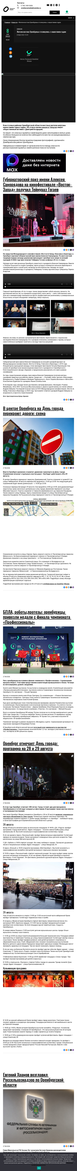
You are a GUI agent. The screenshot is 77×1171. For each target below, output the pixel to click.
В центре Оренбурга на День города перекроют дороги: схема (33, 460)
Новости (14, 22)
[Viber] (73, 151)
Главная (7, 22)
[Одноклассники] (11, 52)
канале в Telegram (49, 127)
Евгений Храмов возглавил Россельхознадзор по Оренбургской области (33, 1136)
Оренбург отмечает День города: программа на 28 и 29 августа (31, 799)
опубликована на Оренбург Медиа (56, 634)
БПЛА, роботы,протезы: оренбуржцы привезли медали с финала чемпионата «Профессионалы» (37, 670)
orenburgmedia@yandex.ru (31, 8)
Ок (39, 1168)
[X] (71, 151)
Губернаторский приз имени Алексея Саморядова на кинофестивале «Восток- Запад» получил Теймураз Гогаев (37, 184)
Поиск (55, 12)
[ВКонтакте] (11, 48)
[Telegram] (11, 56)
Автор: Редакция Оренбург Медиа (29, 60)
